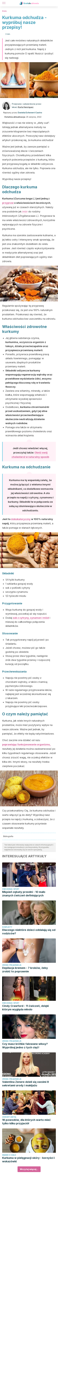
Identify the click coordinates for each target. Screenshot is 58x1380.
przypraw (8, 202)
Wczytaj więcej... (29, 1169)
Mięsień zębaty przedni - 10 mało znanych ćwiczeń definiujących (23, 893)
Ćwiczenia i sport (10, 889)
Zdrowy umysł (9, 1117)
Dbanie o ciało (9, 1155)
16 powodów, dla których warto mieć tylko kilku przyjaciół (26, 1121)
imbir (25, 211)
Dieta (4, 11)
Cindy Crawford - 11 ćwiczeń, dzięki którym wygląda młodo (25, 1007)
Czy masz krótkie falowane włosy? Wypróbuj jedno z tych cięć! (25, 1045)
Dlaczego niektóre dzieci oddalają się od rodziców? (28, 931)
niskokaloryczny (21, 519)
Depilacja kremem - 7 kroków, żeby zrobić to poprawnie (25, 969)
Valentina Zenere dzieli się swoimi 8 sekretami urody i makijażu (25, 1083)
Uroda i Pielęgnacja (11, 965)
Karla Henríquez (25, 107)
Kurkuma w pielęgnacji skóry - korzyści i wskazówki (28, 1159)
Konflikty (7, 927)
